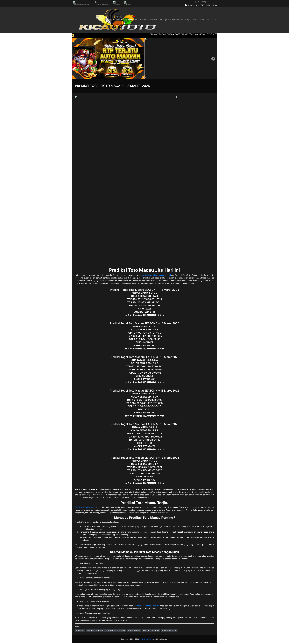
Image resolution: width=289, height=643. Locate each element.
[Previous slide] (76, 59)
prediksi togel (80, 630)
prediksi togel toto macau (95, 630)
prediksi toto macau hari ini (151, 630)
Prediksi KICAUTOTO (146, 639)
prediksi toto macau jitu (169, 630)
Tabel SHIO (211, 20)
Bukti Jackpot (199, 20)
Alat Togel (162, 20)
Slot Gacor (174, 20)
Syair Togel (186, 20)
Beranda (115, 20)
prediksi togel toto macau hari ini (115, 630)
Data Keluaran (140, 20)
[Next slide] (213, 59)
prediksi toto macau (134, 630)
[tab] (143, 77)
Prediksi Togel (127, 20)
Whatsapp (201, 2)
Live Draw (152, 20)
